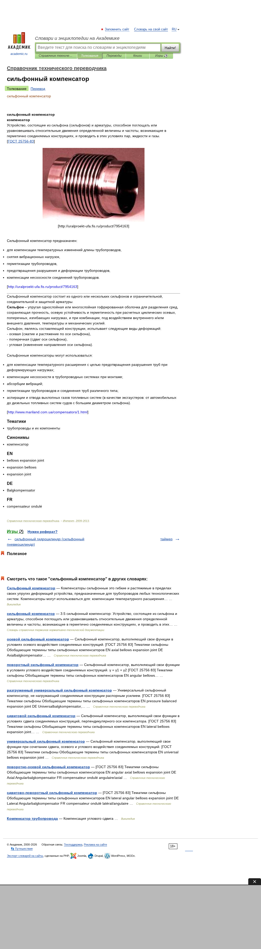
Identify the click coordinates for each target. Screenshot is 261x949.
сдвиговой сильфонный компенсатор (41, 716)
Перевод (38, 89)
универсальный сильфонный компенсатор (46, 741)
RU (174, 29)
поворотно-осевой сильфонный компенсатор (48, 767)
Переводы (114, 55)
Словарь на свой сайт (151, 29)
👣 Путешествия (22, 848)
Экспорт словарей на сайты (25, 855)
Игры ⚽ (161, 55)
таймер (166, 539)
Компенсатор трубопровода (32, 818)
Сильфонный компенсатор (31, 588)
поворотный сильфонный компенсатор (43, 665)
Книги (137, 55)
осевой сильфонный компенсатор (38, 639)
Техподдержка (73, 844)
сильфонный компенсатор (31, 614)
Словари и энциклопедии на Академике (77, 38)
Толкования (89, 55)
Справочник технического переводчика (56, 55)
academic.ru (19, 54)
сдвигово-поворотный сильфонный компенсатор (52, 793)
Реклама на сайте (95, 844)
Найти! (170, 48)
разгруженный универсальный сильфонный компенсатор (59, 690)
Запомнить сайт (117, 29)
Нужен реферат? (43, 532)
